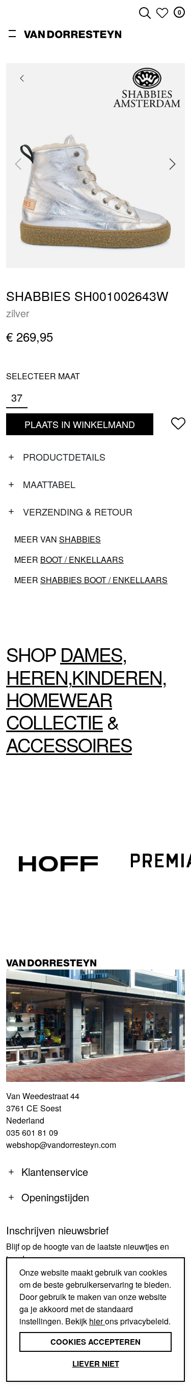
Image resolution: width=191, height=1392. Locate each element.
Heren (37, 676)
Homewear (59, 699)
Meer (69, 559)
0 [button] (179, 12)
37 (16, 397)
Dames (91, 654)
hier (97, 1321)
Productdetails (64, 456)
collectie (54, 721)
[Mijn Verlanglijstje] (162, 12)
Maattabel (49, 484)
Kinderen (117, 676)
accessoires (69, 744)
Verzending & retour (77, 511)
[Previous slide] (18, 164)
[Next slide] (172, 164)
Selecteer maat (43, 376)
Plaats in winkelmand (79, 426)
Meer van (57, 539)
